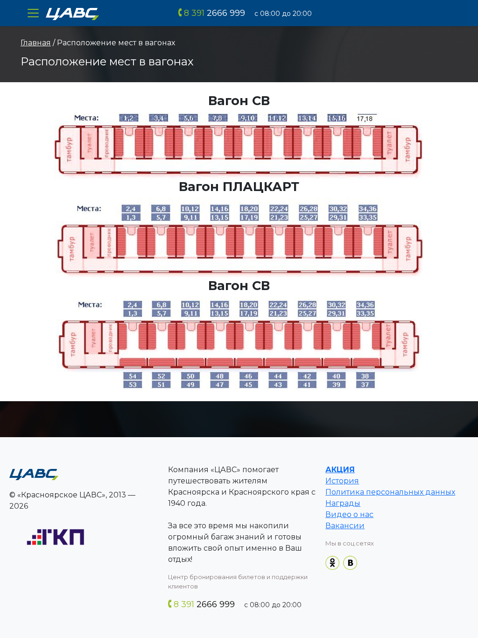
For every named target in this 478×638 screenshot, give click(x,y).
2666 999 (214, 13)
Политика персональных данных (390, 492)
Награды (342, 503)
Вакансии (345, 525)
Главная (36, 42)
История (342, 480)
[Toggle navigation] (33, 13)
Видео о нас (349, 514)
